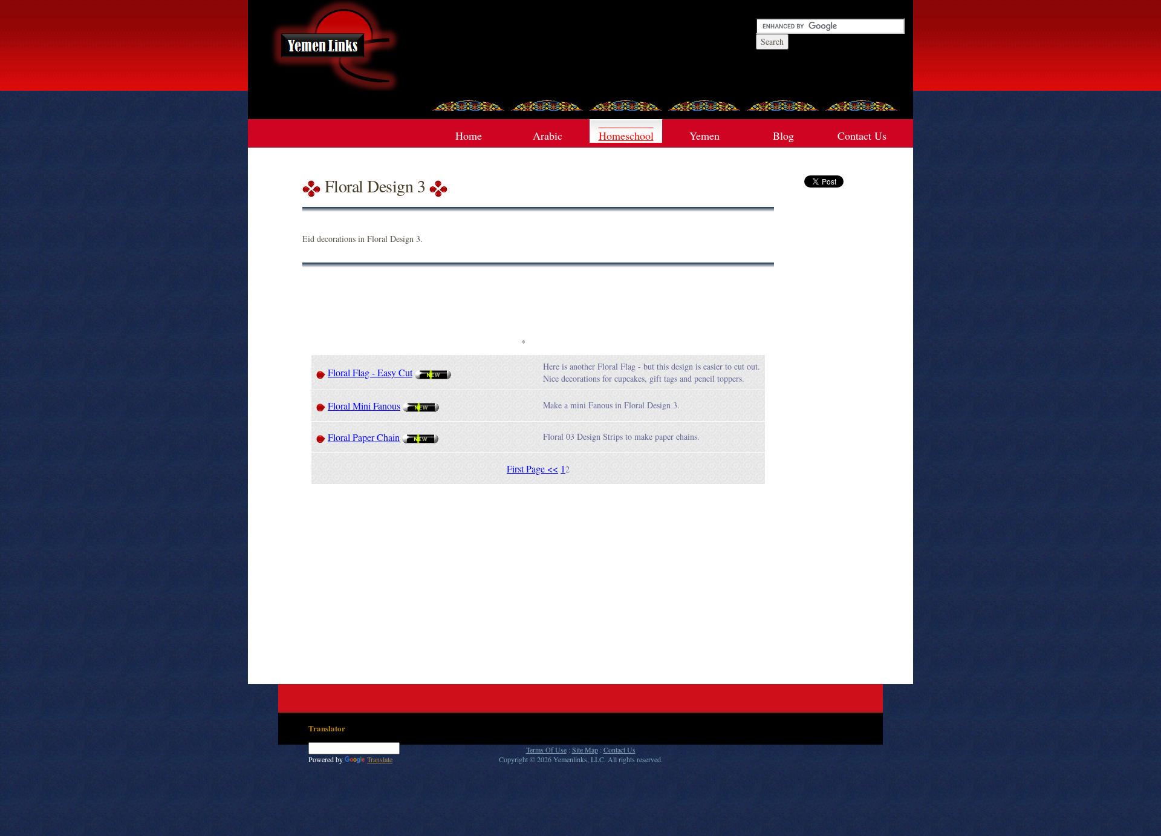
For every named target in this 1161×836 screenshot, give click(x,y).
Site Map (585, 749)
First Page (527, 468)
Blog (783, 135)
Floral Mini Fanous (364, 405)
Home (468, 135)
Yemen (704, 135)
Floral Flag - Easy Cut (370, 372)
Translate (379, 759)
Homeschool (626, 135)
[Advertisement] (523, 306)
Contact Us (861, 135)
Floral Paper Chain (364, 437)
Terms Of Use (546, 749)
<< (552, 468)
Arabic (547, 135)
